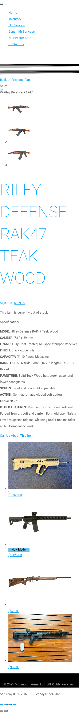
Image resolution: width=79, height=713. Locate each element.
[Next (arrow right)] (6, 711)
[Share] (10, 704)
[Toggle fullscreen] (6, 704)
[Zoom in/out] (1, 704)
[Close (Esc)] (14, 704)
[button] (15, 80)
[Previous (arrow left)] (1, 711)
